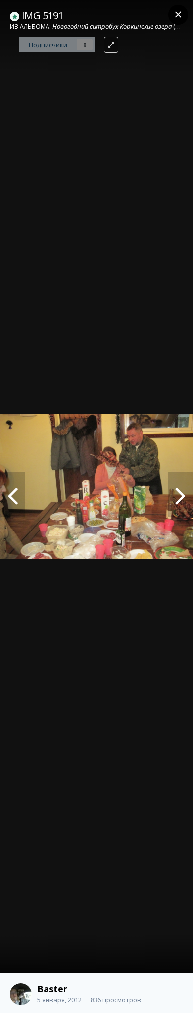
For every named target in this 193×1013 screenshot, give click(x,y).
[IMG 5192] (12, 494)
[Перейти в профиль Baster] (21, 994)
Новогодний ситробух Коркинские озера (112, 26)
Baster (52, 989)
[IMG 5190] (180, 494)
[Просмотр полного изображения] (111, 45)
